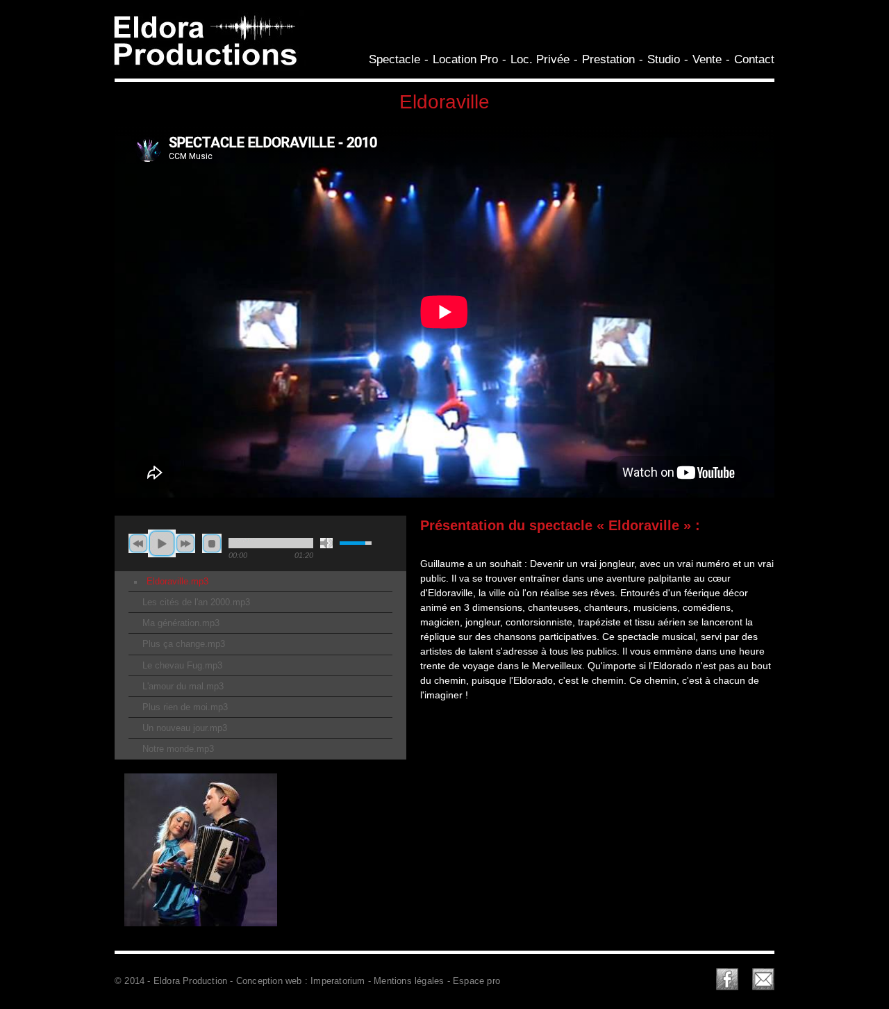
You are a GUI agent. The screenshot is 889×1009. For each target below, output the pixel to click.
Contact (754, 59)
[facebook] (727, 981)
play (162, 543)
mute (326, 543)
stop (212, 543)
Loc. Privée (540, 59)
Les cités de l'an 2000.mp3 (196, 602)
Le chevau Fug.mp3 (182, 666)
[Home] (205, 67)
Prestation (608, 59)
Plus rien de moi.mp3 (185, 707)
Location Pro (465, 59)
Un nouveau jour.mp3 (184, 728)
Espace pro (476, 981)
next (185, 543)
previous (138, 543)
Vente (707, 59)
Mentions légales (409, 981)
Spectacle (394, 59)
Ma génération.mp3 (180, 623)
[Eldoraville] (200, 932)
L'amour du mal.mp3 (183, 686)
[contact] (763, 981)
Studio (663, 59)
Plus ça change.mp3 (183, 644)
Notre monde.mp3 (178, 749)
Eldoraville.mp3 (177, 581)
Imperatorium (337, 981)
